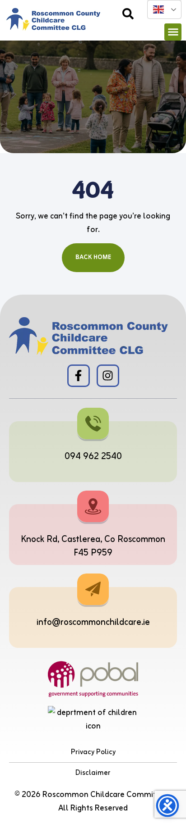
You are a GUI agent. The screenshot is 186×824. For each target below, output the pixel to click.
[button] (172, 32)
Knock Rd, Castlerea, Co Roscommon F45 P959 (93, 546)
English (164, 9)
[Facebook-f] (78, 375)
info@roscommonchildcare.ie (93, 622)
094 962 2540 (93, 456)
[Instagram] (108, 375)
